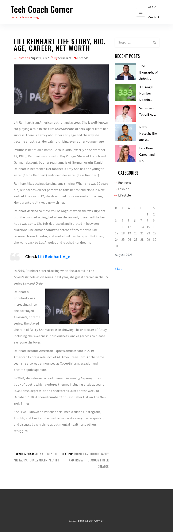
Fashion (123, 189)
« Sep (118, 268)
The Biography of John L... (148, 72)
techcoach (65, 58)
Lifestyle (82, 58)
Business (124, 182)
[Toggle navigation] (140, 12)
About (152, 7)
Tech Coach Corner (42, 9)
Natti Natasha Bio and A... (148, 133)
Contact (153, 17)
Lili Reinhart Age (54, 256)
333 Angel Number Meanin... (146, 93)
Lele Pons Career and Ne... (147, 154)
